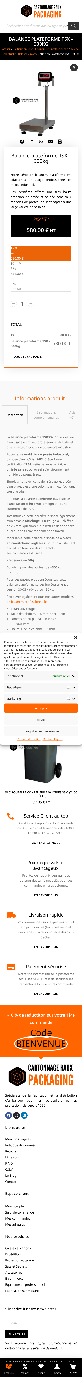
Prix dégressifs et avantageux (46, 865)
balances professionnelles (29, 601)
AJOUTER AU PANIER (29, 357)
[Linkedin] (24, 1115)
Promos (24, 1373)
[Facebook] (8, 1115)
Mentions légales (53, 739)
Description (15, 415)
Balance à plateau (28, 54)
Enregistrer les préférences (41, 731)
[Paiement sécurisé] (10, 967)
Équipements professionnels (51, 49)
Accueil (6, 49)
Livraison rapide (45, 915)
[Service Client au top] (10, 816)
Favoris (41, 1373)
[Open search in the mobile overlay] (41, 26)
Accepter (41, 708)
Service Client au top (46, 816)
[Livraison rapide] (10, 915)
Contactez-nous (46, 843)
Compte (57, 1373)
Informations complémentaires (46, 414)
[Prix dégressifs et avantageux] (10, 863)
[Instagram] (16, 1115)
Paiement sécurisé (46, 966)
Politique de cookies (29, 739)
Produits (9, 1373)
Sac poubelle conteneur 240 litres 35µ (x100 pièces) (41, 794)
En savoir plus (46, 895)
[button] (76, 637)
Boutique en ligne (23, 49)
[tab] (15, 414)
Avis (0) (72, 414)
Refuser (41, 719)
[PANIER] (73, 1366)
